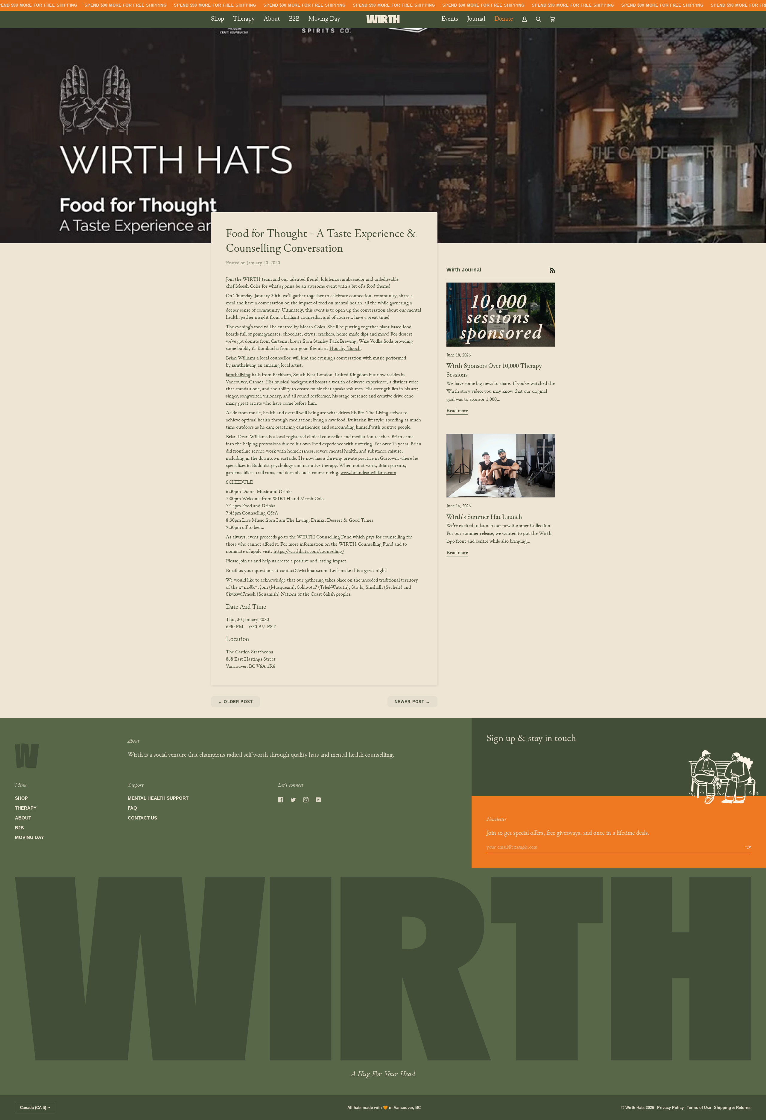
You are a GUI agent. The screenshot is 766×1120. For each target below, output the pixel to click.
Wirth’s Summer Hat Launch (484, 517)
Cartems (279, 341)
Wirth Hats (635, 1107)
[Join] (743, 847)
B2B (19, 827)
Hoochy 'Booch (345, 348)
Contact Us (142, 818)
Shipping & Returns (732, 1107)
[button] (220, 19)
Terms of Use (699, 1107)
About (23, 818)
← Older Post (235, 701)
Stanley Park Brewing (334, 341)
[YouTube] (318, 799)
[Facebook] (280, 799)
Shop (21, 798)
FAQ (132, 808)
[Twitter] (293, 799)
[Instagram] (305, 799)
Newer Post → (412, 701)
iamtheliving (244, 365)
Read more (457, 411)
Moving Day (29, 837)
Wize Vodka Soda (376, 341)
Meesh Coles (248, 286)
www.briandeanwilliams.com (368, 473)
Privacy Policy (670, 1107)
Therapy (26, 808)
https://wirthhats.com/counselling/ (308, 551)
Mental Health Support (158, 798)
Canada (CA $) (33, 1107)
